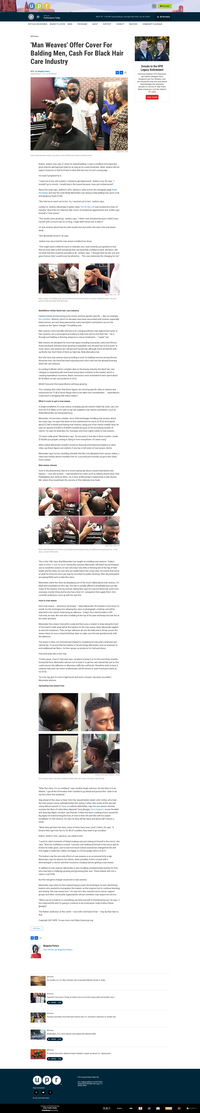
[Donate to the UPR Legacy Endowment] (152, 48)
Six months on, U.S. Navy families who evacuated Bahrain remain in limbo (76, 980)
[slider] (41, 17)
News (69, 24)
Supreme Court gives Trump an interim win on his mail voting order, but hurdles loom (80, 997)
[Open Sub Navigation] (74, 24)
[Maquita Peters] (36, 951)
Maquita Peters (44, 71)
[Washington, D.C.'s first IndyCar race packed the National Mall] (38, 1035)
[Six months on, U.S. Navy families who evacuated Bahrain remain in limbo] (38, 981)
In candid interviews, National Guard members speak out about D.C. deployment (79, 1053)
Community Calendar (152, 24)
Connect (120, 24)
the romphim (44, 319)
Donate (165, 6)
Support (107, 24)
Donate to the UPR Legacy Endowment (152, 67)
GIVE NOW (152, 97)
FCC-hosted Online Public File (88, 1077)
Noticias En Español (38, 24)
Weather (133, 24)
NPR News (35, 36)
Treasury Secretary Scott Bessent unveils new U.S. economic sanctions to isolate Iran (81, 1017)
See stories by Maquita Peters (57, 949)
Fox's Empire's (97, 809)
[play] (31, 17)
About (95, 24)
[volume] (38, 16)
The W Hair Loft (87, 207)
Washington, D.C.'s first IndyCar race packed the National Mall (71, 1034)
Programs (82, 24)
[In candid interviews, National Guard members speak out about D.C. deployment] (38, 1054)
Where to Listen (57, 24)
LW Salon (62, 806)
